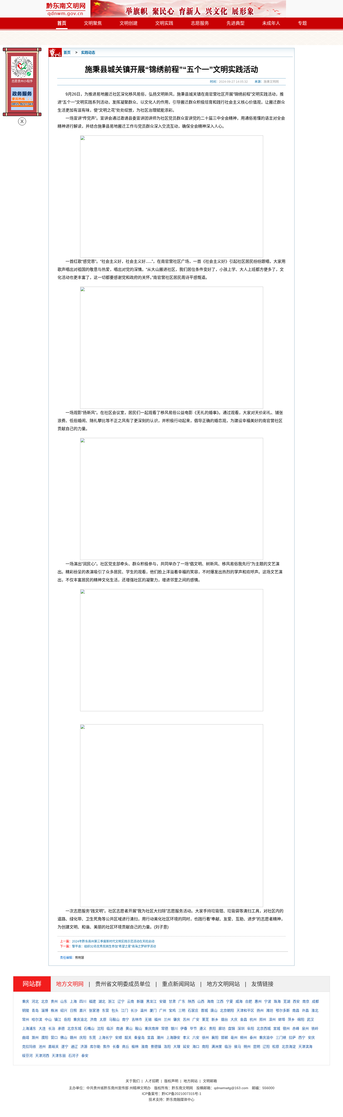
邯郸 (224, 1037)
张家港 (94, 1010)
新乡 (214, 1019)
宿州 (286, 1028)
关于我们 (133, 1081)
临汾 (228, 1047)
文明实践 (164, 23)
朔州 (247, 1047)
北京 (44, 1001)
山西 (200, 1001)
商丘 (125, 1047)
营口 (54, 1037)
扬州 (260, 1010)
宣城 (276, 1028)
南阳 (205, 1047)
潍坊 (269, 1010)
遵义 (202, 1028)
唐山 (213, 1010)
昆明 (256, 1047)
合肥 (248, 1001)
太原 (102, 1019)
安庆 (311, 1037)
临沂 (109, 1028)
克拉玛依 (29, 1047)
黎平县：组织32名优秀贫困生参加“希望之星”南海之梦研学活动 (114, 946)
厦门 (153, 1010)
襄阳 (214, 1037)
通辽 (74, 1047)
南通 (119, 1028)
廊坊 (221, 1028)
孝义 (186, 1037)
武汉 (310, 1019)
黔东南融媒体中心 (180, 1099)
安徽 (162, 1001)
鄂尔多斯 (283, 1010)
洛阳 (167, 1047)
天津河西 (42, 1056)
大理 (176, 1047)
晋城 (204, 1010)
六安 (195, 1037)
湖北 (101, 1001)
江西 (219, 1001)
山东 (63, 1001)
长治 (51, 1028)
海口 (195, 1047)
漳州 (272, 1019)
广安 (195, 1019)
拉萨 (292, 1037)
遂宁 (64, 1047)
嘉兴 (82, 1010)
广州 (162, 1010)
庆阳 (82, 1037)
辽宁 (121, 1001)
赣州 (73, 1037)
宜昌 (150, 1037)
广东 (181, 1001)
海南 (210, 1001)
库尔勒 (95, 1047)
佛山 (63, 1037)
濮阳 (44, 1037)
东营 (105, 1010)
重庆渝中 (266, 1037)
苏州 (186, 1019)
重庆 (25, 1001)
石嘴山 (89, 1028)
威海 (239, 1001)
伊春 (183, 1028)
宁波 (267, 1001)
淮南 (144, 1047)
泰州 (253, 1037)
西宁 (301, 1037)
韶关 (128, 1037)
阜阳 (250, 1028)
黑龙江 (151, 1001)
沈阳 (100, 1028)
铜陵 (25, 1010)
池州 (42, 1047)
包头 (115, 1010)
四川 (82, 1001)
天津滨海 (305, 1047)
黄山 (129, 1028)
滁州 (35, 1037)
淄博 (44, 1010)
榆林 (135, 1047)
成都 (315, 1001)
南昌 (295, 1010)
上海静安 (173, 1037)
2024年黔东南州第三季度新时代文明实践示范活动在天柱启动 (113, 941)
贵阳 (212, 1028)
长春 (116, 1047)
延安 (186, 1047)
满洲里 (216, 1047)
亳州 (234, 1037)
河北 (35, 1001)
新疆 (140, 1001)
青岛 (35, 1010)
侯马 (237, 1047)
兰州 (167, 1019)
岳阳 (67, 1019)
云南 (130, 1001)
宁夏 (229, 1001)
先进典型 (235, 23)
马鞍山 (114, 1019)
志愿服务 (200, 23)
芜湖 (286, 1001)
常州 (25, 1019)
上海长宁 (105, 1037)
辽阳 (266, 1047)
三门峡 (281, 1037)
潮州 (160, 1037)
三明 (181, 1010)
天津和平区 (245, 1010)
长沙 (134, 1010)
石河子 (73, 1056)
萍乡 (291, 1019)
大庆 (234, 1019)
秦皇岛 (139, 1037)
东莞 (92, 1037)
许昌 (305, 1010)
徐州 (205, 1037)
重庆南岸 (152, 1028)
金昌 (243, 1019)
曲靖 (25, 1037)
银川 (174, 1028)
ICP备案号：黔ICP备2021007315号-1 (171, 1094)
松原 (275, 1047)
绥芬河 (27, 1056)
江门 (124, 1010)
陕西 (191, 1001)
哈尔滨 (37, 1019)
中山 (48, 1019)
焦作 (106, 1047)
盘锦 (231, 1028)
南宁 (125, 1019)
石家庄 (193, 1010)
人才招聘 (152, 1081)
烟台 (224, 1019)
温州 (143, 1010)
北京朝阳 (227, 1010)
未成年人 (271, 23)
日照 (73, 1010)
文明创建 (129, 23)
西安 (296, 1001)
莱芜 (205, 1019)
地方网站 (191, 1081)
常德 (164, 1028)
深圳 (241, 1028)
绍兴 (63, 1010)
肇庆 (176, 1019)
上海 (73, 1001)
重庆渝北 (80, 1019)
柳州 (243, 1037)
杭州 (253, 1019)
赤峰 (295, 1028)
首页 (61, 23)
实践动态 (88, 52)
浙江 (111, 1001)
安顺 (118, 1037)
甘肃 (172, 1001)
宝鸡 (172, 1010)
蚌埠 (281, 1019)
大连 (42, 1028)
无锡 (148, 1019)
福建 (92, 1001)
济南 (93, 1019)
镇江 (57, 1019)
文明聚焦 (93, 23)
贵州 (54, 1001)
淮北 (314, 1010)
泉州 (305, 1028)
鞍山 (138, 1028)
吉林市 (137, 1019)
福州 (157, 1019)
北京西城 (264, 1028)
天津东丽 (59, 1056)
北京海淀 (289, 1047)
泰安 (84, 1056)
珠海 (277, 1001)
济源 (83, 1047)
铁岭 (314, 1028)
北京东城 (74, 1028)
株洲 (54, 1010)
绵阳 (300, 1019)
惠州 (258, 1001)
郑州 (262, 1019)
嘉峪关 (53, 1047)
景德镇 (156, 1047)
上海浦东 (29, 1028)
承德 (61, 1028)
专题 (302, 23)
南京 (305, 1001)
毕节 (193, 1028)
